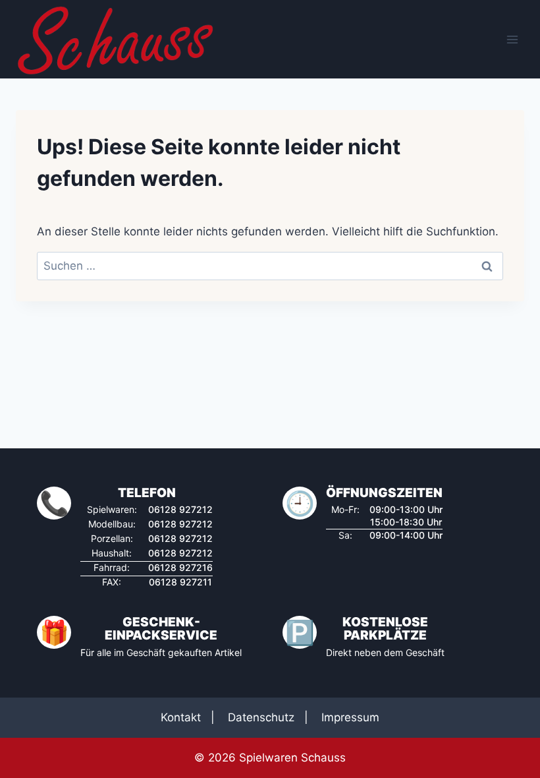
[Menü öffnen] (512, 39)
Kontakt (181, 717)
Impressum (350, 717)
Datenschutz (261, 717)
